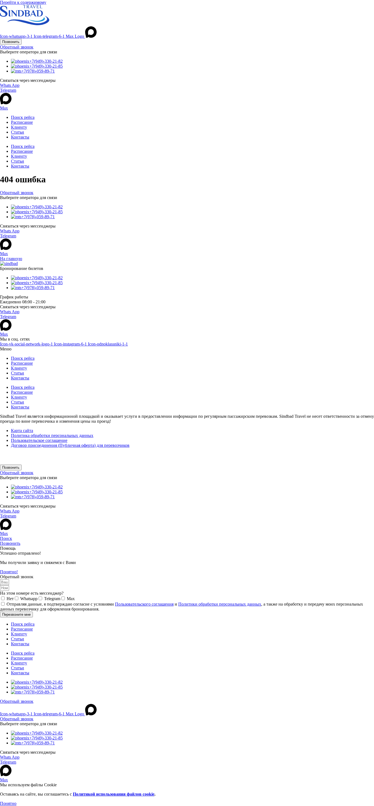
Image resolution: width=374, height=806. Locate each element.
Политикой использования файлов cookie (113, 794)
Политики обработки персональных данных (219, 604)
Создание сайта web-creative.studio (35, 457)
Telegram (8, 90)
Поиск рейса (22, 117)
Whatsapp (29, 598)
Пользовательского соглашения (144, 604)
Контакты (20, 137)
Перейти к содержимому (23, 2)
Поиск (6, 538)
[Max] (5, 103)
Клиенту (19, 127)
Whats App (9, 85)
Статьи (17, 132)
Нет (10, 598)
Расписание (22, 122)
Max (4, 108)
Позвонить (10, 543)
